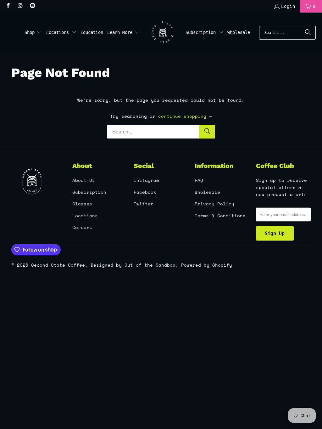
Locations (85, 215)
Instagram (146, 180)
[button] (33, 32)
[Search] (308, 33)
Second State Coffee (58, 265)
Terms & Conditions (220, 215)
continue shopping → (185, 116)
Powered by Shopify (206, 265)
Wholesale (207, 192)
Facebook (145, 192)
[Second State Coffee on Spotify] (32, 6)
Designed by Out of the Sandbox (133, 265)
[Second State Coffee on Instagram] (20, 6)
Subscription (89, 192)
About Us (83, 180)
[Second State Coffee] (162, 33)
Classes (82, 203)
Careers (82, 227)
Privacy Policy (214, 203)
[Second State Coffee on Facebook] (8, 6)
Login (288, 6)
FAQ (199, 180)
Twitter (143, 203)
